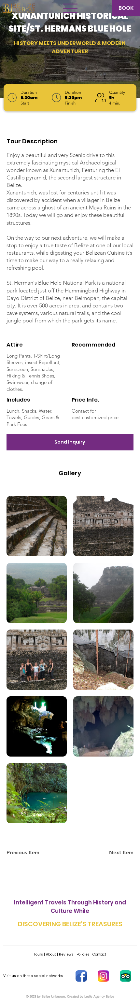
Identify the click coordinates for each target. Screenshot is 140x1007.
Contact (99, 954)
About (51, 954)
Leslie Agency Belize (99, 996)
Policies (83, 954)
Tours (38, 954)
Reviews (66, 954)
